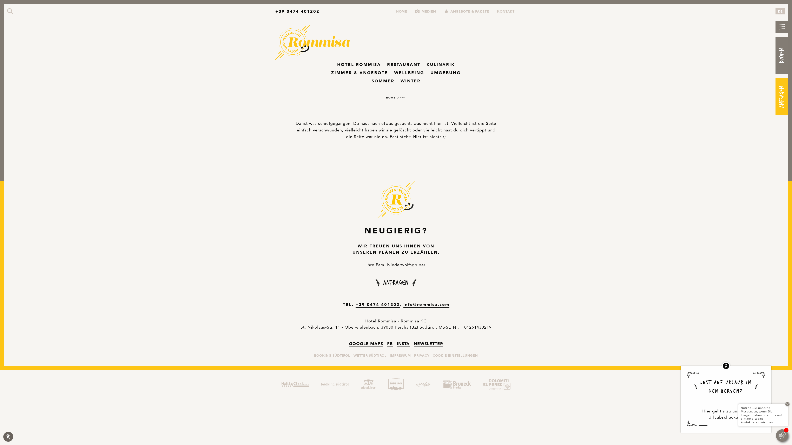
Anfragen (781, 97)
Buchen (781, 55)
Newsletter (428, 343)
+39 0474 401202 (297, 11)
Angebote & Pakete (469, 11)
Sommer (383, 80)
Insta (403, 343)
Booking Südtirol (332, 355)
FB (390, 343)
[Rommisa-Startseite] (314, 42)
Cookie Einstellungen (455, 355)
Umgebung (445, 72)
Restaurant (403, 64)
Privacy (421, 355)
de (780, 11)
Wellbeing (409, 72)
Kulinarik (441, 64)
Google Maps (366, 343)
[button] (782, 27)
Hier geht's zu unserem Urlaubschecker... (726, 414)
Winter (411, 80)
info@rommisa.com (426, 304)
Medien (429, 11)
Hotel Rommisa (359, 64)
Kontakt (506, 11)
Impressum (400, 355)
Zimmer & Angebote (359, 72)
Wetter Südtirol (370, 355)
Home (401, 10)
